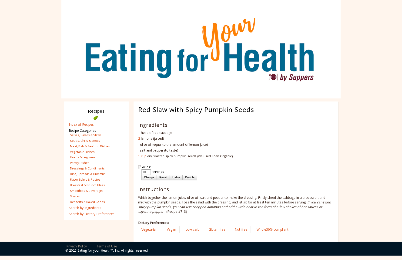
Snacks (75, 196)
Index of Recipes (81, 124)
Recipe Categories (82, 130)
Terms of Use (106, 246)
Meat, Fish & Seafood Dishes (90, 146)
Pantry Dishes (79, 163)
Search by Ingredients (85, 208)
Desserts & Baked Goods (87, 202)
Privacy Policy (76, 246)
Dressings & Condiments (87, 168)
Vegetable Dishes (82, 152)
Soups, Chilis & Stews (85, 141)
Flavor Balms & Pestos (85, 180)
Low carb (192, 229)
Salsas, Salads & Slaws (85, 135)
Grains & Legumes (82, 157)
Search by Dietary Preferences (91, 214)
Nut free (241, 229)
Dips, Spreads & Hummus (88, 174)
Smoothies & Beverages (87, 191)
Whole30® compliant (272, 229)
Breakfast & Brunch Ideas (87, 185)
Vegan (171, 229)
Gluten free (217, 229)
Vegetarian (149, 229)
